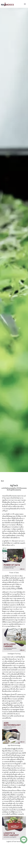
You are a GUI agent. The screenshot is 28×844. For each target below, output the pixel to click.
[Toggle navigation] (25, 4)
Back (2, 481)
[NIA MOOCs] (7, 4)
